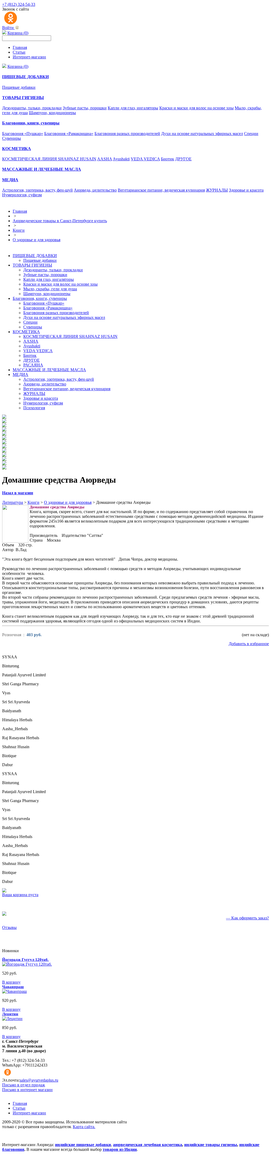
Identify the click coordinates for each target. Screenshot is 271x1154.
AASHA (104, 159)
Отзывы (9, 927)
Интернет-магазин (29, 57)
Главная (20, 47)
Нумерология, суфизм (22, 195)
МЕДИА (20, 374)
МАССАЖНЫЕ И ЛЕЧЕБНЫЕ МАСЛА (49, 369)
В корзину (11, 982)
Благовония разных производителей (127, 133)
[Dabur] (4, 468)
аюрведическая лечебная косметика (147, 1144)
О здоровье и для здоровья (36, 240)
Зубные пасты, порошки (85, 108)
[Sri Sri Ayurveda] (4, 438)
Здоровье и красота (246, 190)
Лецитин (10, 1014)
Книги (19, 230)
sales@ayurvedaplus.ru (39, 1080)
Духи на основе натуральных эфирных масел (202, 133)
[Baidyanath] (4, 442)
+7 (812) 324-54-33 (18, 4)
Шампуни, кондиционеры (52, 112)
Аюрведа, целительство (95, 190)
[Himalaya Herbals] (4, 447)
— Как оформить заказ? (247, 918)
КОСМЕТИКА (26, 331)
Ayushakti (121, 159)
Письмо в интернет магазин (27, 1089)
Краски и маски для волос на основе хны (196, 108)
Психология (34, 408)
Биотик (167, 159)
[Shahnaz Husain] (4, 459)
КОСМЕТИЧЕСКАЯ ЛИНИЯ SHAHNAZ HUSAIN (49, 159)
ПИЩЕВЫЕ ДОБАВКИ (35, 255)
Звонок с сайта (15, 9)
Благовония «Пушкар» (22, 133)
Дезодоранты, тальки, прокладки (32, 108)
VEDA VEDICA (145, 159)
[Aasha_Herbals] (4, 451)
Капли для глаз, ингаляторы (133, 108)
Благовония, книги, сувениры (40, 298)
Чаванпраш (13, 987)
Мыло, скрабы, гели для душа (50, 289)
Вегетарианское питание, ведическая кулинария (161, 190)
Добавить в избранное (249, 643)
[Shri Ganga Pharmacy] (4, 430)
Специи (251, 133)
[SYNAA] (4, 417)
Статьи (19, 52)
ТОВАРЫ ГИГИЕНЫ (32, 265)
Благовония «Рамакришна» (68, 133)
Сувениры (11, 138)
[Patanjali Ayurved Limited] (4, 426)
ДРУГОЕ (183, 159)
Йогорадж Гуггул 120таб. (25, 959)
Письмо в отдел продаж (23, 1085)
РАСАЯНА (33, 365)
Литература (12, 502)
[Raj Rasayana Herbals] (4, 455)
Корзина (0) (17, 33)
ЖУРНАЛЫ (217, 190)
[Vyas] (4, 434)
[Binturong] (4, 421)
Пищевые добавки (18, 87)
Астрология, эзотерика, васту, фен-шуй (37, 190)
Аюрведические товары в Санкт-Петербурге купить (60, 220)
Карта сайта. (84, 1126)
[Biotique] (4, 464)
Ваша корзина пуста (20, 894)
